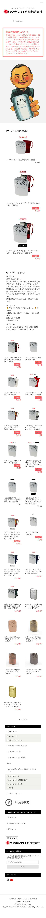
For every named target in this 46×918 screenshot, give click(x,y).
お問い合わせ (11, 829)
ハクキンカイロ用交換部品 (16, 757)
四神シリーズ (13, 736)
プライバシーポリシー (23, 901)
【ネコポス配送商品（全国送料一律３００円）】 (21, 770)
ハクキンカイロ (12, 731)
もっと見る (23, 719)
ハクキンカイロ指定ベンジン (17, 745)
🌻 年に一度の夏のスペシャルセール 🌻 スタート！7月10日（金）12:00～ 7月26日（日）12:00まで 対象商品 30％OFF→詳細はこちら (22, 314)
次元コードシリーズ (15, 740)
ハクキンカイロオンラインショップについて (23, 899)
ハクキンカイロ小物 (14, 751)
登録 (22, 866)
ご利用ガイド (11, 817)
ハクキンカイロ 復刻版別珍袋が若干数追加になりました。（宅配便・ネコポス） (22, 328)
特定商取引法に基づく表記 (16, 823)
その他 (9, 763)
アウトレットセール (14, 793)
